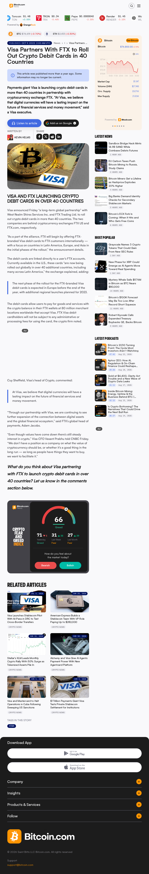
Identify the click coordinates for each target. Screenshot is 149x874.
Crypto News (64, 42)
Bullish (70, 565)
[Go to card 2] (115, 126)
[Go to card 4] (119, 126)
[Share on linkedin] (59, 137)
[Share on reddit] (52, 137)
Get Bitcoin (132, 40)
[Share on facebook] (39, 137)
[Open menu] (139, 6)
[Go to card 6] (123, 126)
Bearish (45, 565)
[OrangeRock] (28, 25)
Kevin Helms (22, 137)
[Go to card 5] (121, 126)
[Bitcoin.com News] (17, 6)
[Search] (131, 6)
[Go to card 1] (112, 126)
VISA (11, 726)
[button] (75, 123)
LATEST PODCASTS (106, 338)
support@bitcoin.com (20, 864)
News (57, 42)
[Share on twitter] (46, 137)
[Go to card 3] (117, 126)
